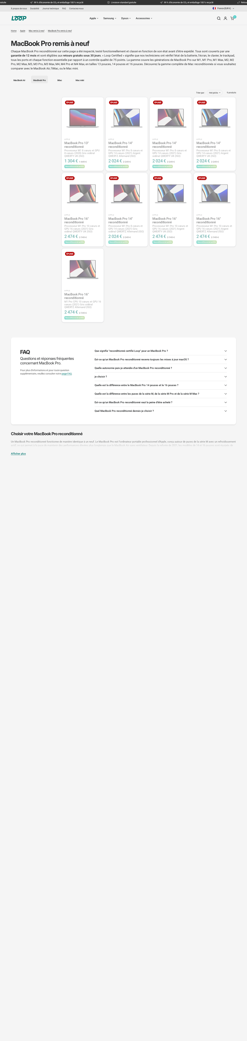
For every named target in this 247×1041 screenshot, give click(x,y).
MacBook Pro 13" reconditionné (82, 149)
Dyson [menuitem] (124, 18)
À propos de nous (19, 8)
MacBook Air (41, 68)
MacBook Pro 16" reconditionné (82, 225)
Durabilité (34, 8)
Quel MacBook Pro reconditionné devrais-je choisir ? (124, 410)
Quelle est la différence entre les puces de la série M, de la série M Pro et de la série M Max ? (147, 393)
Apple (22, 31)
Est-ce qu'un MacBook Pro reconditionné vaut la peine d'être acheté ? (133, 402)
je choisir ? (101, 376)
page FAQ (67, 373)
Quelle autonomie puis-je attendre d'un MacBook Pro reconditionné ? (133, 368)
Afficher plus (18, 453)
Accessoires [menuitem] (143, 18)
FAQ (64, 8)
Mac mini (72, 68)
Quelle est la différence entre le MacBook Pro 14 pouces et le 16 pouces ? (136, 385)
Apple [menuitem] (93, 18)
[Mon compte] (225, 18)
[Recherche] (218, 18)
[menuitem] (20, 8)
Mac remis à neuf (36, 31)
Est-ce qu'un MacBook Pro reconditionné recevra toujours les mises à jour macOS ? (142, 359)
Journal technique (50, 8)
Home (13, 31)
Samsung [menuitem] (108, 18)
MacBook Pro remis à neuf (60, 31)
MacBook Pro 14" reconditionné (125, 149)
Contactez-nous (76, 8)
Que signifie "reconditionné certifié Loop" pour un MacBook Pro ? (131, 350)
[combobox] (223, 8)
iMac (55, 68)
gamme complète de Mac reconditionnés (187, 64)
